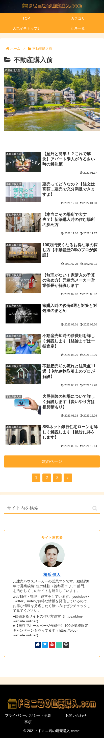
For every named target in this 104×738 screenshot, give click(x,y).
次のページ (52, 461)
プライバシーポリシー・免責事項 (28, 718)
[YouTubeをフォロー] (52, 645)
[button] (94, 508)
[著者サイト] (38, 645)
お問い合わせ (76, 715)
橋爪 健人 (52, 574)
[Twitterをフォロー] (45, 645)
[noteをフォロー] (59, 645)
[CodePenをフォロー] (66, 645)
